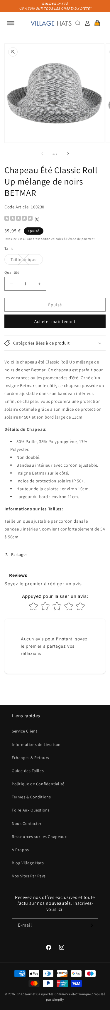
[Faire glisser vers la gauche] (42, 153)
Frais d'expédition (38, 239)
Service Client (24, 731)
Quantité (11, 272)
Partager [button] (19, 554)
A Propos (20, 849)
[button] (10, 23)
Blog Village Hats (28, 862)
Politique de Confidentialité (38, 783)
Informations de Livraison (36, 744)
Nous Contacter (26, 823)
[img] (18, 219)
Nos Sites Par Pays (29, 876)
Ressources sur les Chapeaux (39, 836)
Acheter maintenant (55, 321)
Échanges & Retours (30, 757)
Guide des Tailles (28, 770)
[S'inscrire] (91, 925)
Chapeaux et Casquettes (35, 994)
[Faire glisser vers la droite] (68, 153)
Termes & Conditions (31, 797)
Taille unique (27, 261)
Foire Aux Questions (31, 810)
